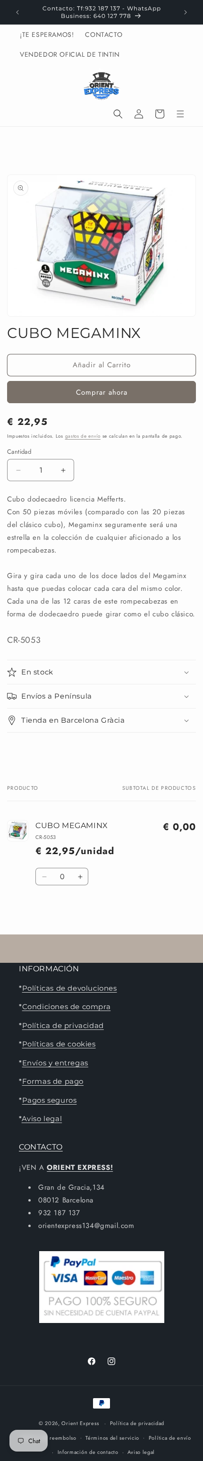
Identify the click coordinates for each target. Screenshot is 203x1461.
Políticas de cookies (59, 1043)
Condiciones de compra (66, 1006)
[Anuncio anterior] (17, 12)
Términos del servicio (112, 1438)
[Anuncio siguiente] (185, 12)
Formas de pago (53, 1081)
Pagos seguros (49, 1100)
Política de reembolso (48, 1438)
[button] (118, 114)
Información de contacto (88, 1452)
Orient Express (80, 1423)
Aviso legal (42, 1118)
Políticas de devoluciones (69, 988)
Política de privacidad (63, 1025)
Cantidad (19, 451)
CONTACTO (41, 1146)
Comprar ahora (101, 392)
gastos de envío (83, 436)
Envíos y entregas (55, 1062)
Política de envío (170, 1438)
